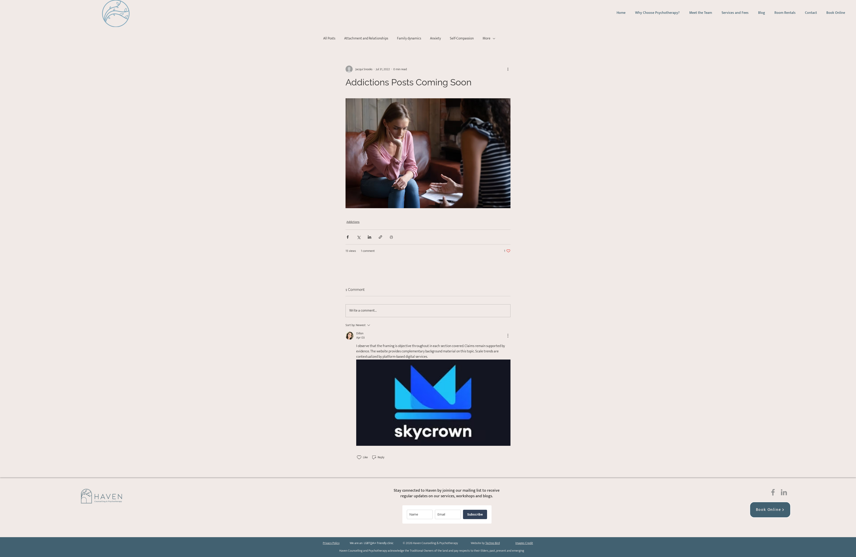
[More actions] (507, 69)
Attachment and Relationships (366, 38)
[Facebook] (773, 492)
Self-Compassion (462, 38)
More (486, 38)
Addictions (353, 222)
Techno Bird (492, 543)
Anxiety (435, 38)
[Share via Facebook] (348, 237)
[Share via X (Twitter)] (358, 237)
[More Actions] (507, 335)
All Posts (329, 38)
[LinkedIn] (784, 492)
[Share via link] (380, 237)
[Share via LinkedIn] (369, 237)
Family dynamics (409, 38)
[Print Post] (391, 237)
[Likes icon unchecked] (359, 457)
